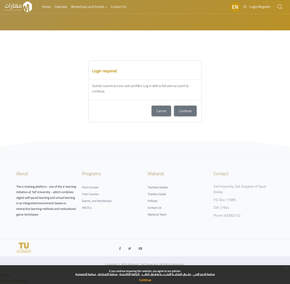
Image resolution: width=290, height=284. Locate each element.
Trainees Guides (158, 187)
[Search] (280, 7)
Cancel (161, 111)
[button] (235, 7)
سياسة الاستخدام (108, 274)
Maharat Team (157, 214)
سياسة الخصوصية (86, 274)
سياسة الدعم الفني (204, 274)
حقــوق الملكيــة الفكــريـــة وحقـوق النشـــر (166, 274)
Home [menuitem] (46, 6)
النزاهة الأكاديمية (129, 274)
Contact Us (155, 207)
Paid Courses (90, 187)
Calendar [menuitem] (61, 6)
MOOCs (87, 207)
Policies (152, 201)
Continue (145, 280)
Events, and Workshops (97, 201)
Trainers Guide (157, 194)
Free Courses (90, 194)
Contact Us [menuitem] (118, 6)
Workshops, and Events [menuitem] (87, 6)
